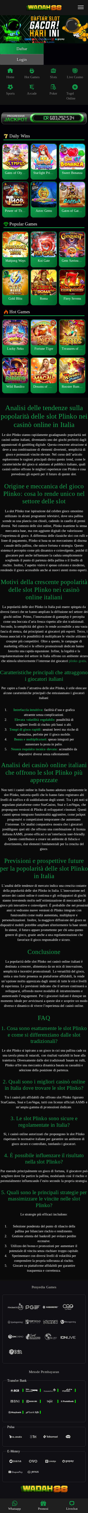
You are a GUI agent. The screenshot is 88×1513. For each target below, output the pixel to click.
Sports (10, 93)
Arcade (32, 93)
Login (22, 59)
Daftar (21, 48)
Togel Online (71, 96)
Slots (53, 77)
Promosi (43, 1508)
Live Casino (75, 77)
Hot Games (31, 77)
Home (10, 77)
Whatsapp (14, 1508)
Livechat (72, 1508)
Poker (53, 93)
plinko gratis (77, 661)
